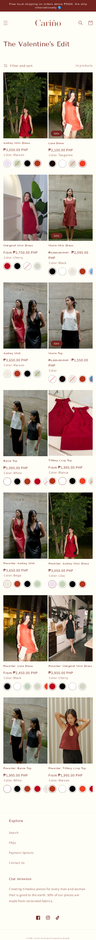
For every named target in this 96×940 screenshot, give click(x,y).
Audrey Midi (12, 353)
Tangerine (82, 164)
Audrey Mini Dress (16, 143)
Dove (72, 164)
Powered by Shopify (60, 938)
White (27, 266)
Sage (27, 686)
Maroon (37, 163)
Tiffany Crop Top (60, 460)
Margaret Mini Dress (18, 245)
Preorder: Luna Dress (18, 666)
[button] (5, 23)
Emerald (17, 163)
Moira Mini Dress (60, 245)
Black (27, 163)
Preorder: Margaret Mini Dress (70, 666)
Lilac (7, 163)
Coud (47, 481)
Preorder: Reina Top (17, 768)
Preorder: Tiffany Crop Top (67, 768)
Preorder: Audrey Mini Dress (68, 563)
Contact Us (17, 863)
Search (14, 833)
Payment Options (21, 853)
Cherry (7, 266)
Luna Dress (56, 143)
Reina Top (10, 460)
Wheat (72, 271)
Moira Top (55, 353)
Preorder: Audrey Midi (19, 563)
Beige (7, 374)
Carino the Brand (42, 938)
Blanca (62, 164)
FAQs (12, 843)
